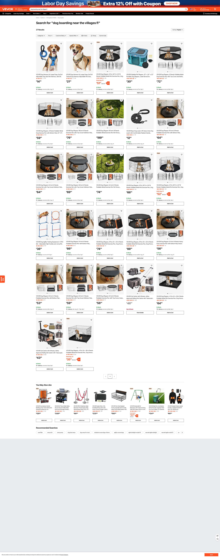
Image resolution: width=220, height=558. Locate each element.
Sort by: (175, 29)
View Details (140, 312)
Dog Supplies (61, 17)
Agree (211, 554)
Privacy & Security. (64, 554)
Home (37, 17)
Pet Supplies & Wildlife (51, 17)
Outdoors (42, 17)
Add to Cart (50, 92)
